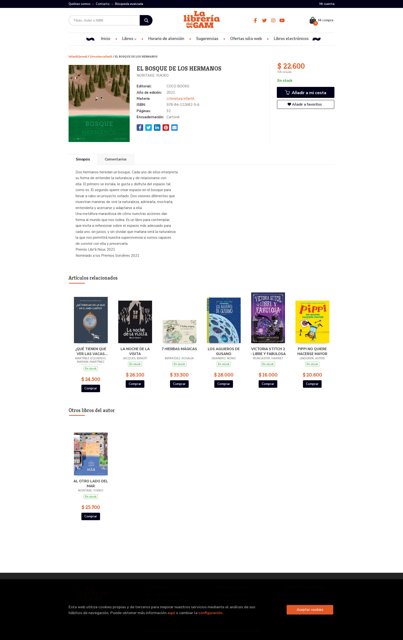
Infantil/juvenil (78, 56)
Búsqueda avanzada (129, 4)
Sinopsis (83, 159)
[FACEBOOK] (255, 20)
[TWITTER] (264, 20)
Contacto (103, 4)
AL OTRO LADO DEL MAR (90, 483)
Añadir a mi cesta (308, 93)
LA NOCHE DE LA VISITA (135, 351)
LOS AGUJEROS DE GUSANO (224, 351)
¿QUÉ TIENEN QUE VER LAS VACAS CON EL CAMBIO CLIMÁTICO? (90, 351)
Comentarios (116, 159)
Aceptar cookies (310, 609)
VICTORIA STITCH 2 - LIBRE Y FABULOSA (268, 351)
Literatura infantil (101, 56)
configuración (210, 612)
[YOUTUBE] (282, 20)
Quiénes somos (79, 4)
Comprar (90, 388)
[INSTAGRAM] (273, 20)
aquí (171, 612)
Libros (128, 38)
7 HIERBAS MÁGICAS (179, 349)
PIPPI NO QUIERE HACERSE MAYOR (312, 351)
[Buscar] (146, 20)
